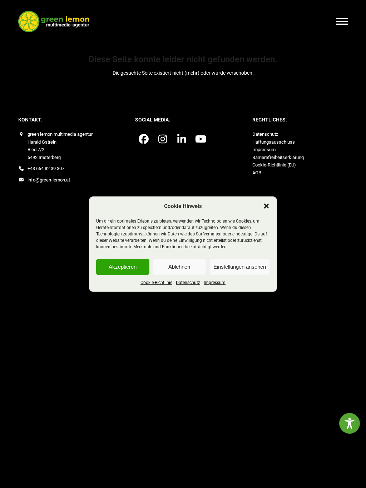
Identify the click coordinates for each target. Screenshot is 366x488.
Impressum (215, 282)
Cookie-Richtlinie (156, 282)
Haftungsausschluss (273, 142)
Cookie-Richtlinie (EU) (274, 165)
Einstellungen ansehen (239, 267)
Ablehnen (179, 267)
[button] (266, 206)
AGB (256, 172)
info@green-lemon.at (49, 180)
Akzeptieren (123, 267)
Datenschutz (188, 282)
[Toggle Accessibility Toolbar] (349, 423)
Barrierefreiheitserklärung (278, 157)
